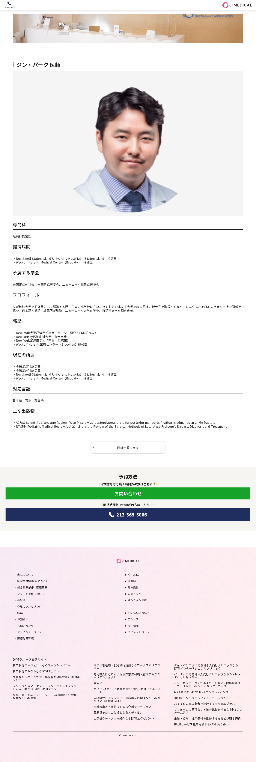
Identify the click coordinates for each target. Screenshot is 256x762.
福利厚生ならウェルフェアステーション (200, 698)
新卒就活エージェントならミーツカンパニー (42, 665)
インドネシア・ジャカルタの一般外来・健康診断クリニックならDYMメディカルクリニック (207, 684)
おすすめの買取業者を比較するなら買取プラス (204, 703)
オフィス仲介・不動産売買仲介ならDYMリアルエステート (127, 690)
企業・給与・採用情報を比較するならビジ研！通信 (207, 718)
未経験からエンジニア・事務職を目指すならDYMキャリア (46, 678)
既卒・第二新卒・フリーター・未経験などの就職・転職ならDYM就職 (46, 696)
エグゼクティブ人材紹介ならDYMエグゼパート (124, 718)
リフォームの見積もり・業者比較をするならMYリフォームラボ (208, 710)
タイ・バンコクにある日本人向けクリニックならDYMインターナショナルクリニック (206, 666)
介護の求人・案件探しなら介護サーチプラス (123, 706)
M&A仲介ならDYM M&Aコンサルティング (201, 692)
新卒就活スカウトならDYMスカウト (36, 671)
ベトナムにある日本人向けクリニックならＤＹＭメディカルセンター (207, 675)
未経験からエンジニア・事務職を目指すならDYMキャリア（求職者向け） (127, 699)
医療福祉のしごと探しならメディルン (118, 712)
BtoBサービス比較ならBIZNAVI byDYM (200, 724)
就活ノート (101, 683)
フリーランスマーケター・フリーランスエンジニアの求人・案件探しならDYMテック (46, 687)
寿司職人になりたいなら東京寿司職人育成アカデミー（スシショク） (127, 675)
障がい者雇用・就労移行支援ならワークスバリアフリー (127, 666)
